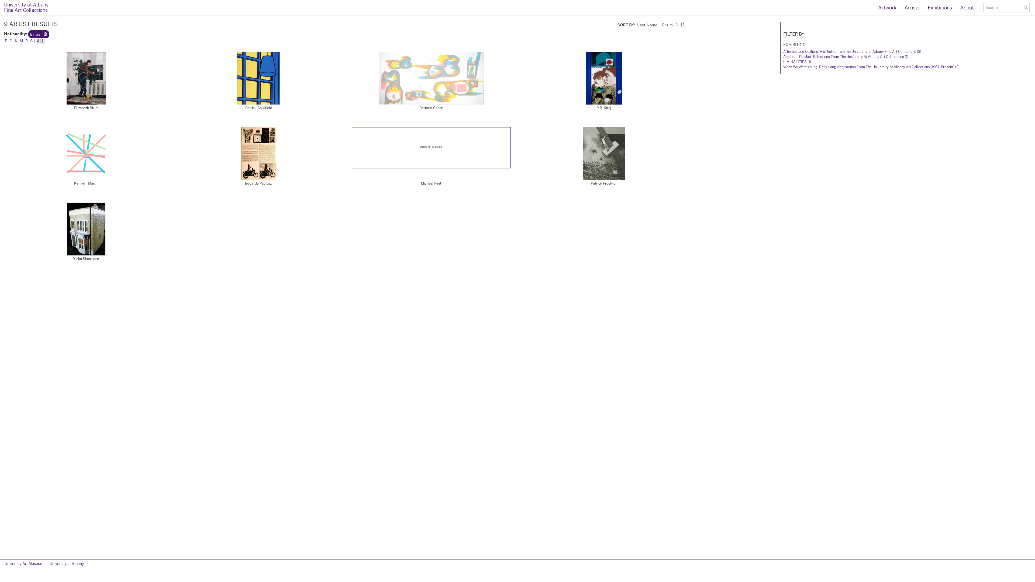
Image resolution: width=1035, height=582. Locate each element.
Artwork (887, 8)
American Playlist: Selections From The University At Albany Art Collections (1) (845, 57)
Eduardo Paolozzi (258, 183)
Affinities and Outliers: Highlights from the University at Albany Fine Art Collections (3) (852, 52)
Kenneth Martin (86, 183)
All (40, 41)
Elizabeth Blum (86, 108)
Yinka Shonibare (86, 259)
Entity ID (670, 24)
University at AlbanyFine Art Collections (26, 7)
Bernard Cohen (431, 108)
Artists (912, 8)
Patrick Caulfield (258, 108)
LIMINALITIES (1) (797, 62)
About (967, 8)
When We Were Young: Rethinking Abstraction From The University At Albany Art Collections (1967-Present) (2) (871, 67)
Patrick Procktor (604, 183)
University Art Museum (24, 564)
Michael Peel (431, 183)
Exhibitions (940, 8)
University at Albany (67, 564)
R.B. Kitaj (603, 108)
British (37, 34)
